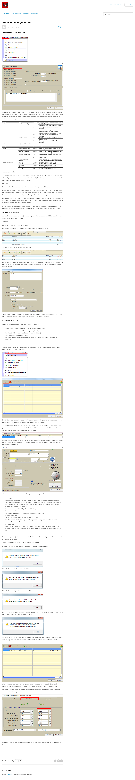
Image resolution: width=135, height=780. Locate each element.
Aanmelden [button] (129, 5)
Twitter (58, 760)
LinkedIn (61, 760)
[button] (17, 761)
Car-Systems (5, 13)
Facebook (55, 760)
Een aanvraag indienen (115, 5)
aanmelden (11, 774)
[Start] (5, 5)
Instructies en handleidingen (30, 13)
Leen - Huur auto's (16, 13)
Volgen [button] (60, 27)
